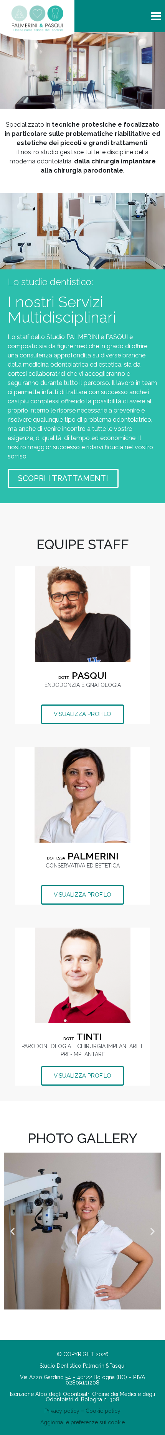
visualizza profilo (82, 714)
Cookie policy (103, 1411)
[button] (12, 1231)
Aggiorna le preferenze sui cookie (82, 1422)
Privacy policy (62, 1411)
